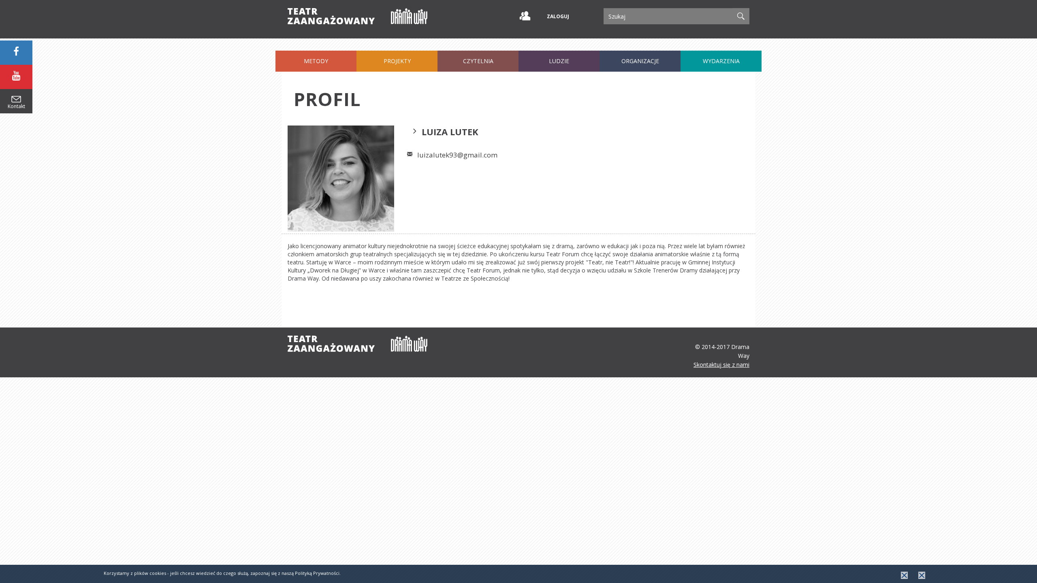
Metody (316, 61)
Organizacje (640, 61)
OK (904, 575)
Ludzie (559, 61)
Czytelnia (478, 61)
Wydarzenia (721, 61)
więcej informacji (921, 575)
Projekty (397, 61)
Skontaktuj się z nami (721, 364)
